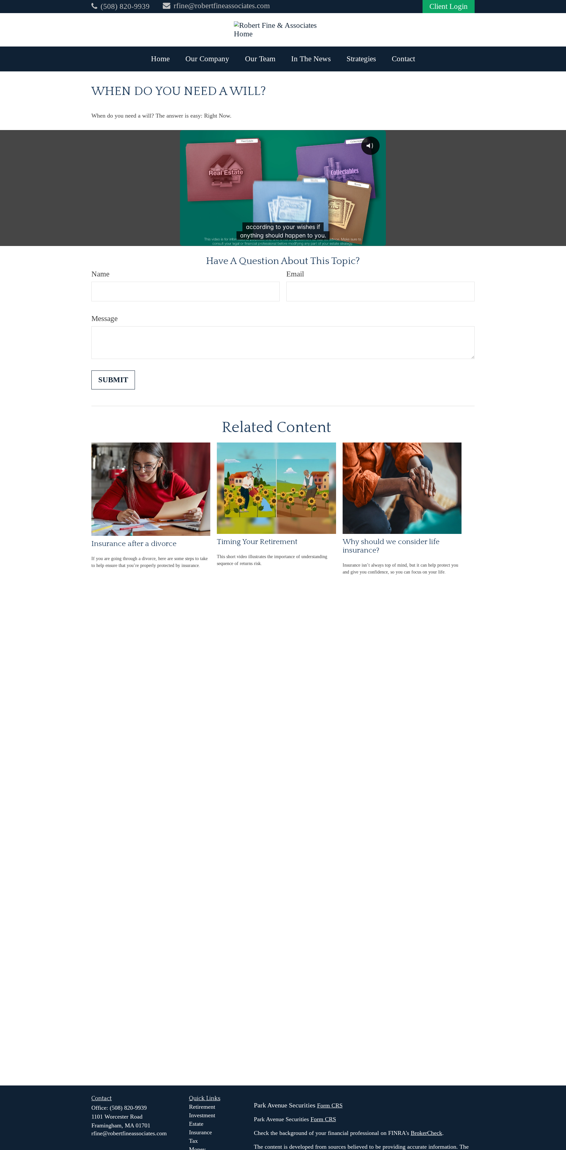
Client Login (448, 6)
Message (104, 318)
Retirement (202, 1106)
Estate (196, 1124)
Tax (193, 1141)
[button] (160, 59)
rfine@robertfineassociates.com (222, 6)
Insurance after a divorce (134, 543)
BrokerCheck (426, 1133)
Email (295, 274)
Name (100, 274)
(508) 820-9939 (125, 6)
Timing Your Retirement (257, 541)
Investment (202, 1115)
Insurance (200, 1132)
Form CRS (330, 1105)
